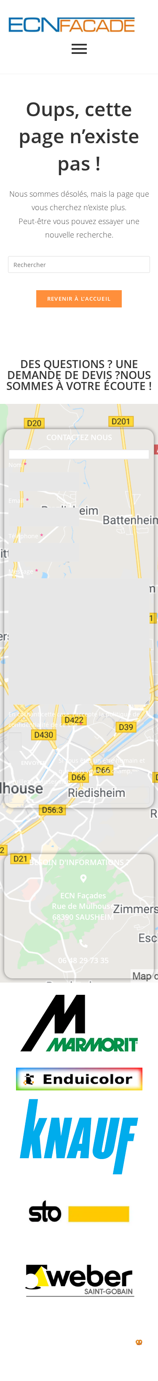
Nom (17, 465)
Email (18, 501)
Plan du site (77, 1321)
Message (23, 571)
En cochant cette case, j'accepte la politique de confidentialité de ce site (74, 719)
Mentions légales (116, 1332)
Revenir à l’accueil (79, 298)
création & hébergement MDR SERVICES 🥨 (76, 1342)
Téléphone (25, 536)
